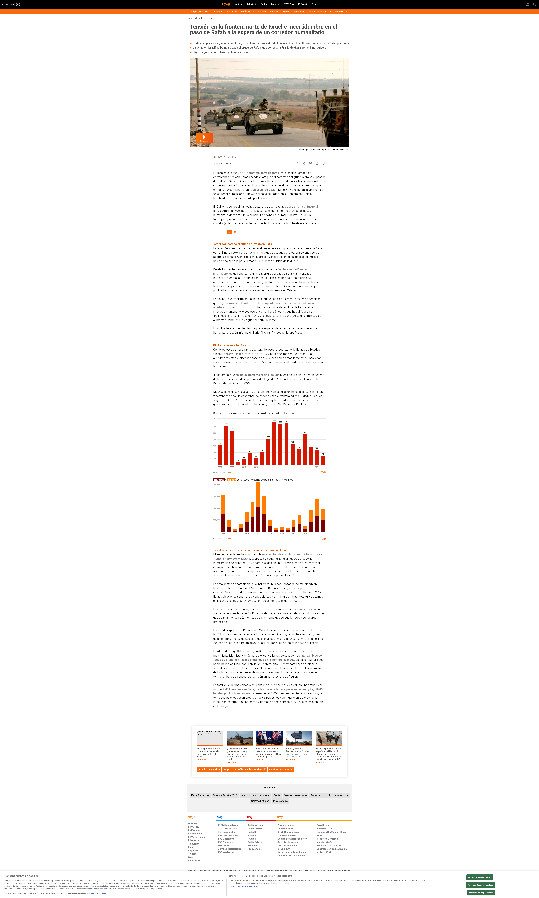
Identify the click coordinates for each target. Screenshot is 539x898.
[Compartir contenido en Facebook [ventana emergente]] (297, 162)
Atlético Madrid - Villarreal (255, 795)
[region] (269, 884)
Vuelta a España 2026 (225, 795)
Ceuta (277, 795)
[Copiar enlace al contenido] (324, 162)
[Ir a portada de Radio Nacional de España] (261, 817)
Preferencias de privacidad (480, 893)
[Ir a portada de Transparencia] (314, 817)
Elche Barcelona (200, 795)
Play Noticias (280, 800)
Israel (236, 206)
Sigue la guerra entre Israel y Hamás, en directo (223, 52)
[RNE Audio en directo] (18, 4)
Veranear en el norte (295, 795)
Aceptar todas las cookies (479, 877)
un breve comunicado (276, 219)
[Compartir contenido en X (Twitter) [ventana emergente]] (303, 162)
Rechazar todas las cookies (480, 885)
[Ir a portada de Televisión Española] (231, 817)
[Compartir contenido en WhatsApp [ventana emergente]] (317, 162)
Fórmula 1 (316, 795)
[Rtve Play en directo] (13, 4)
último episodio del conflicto (249, 685)
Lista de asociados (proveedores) (243, 887)
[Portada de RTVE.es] (226, 4)
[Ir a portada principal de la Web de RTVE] (201, 816)
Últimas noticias (260, 800)
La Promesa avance (337, 795)
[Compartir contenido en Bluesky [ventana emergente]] (310, 162)
